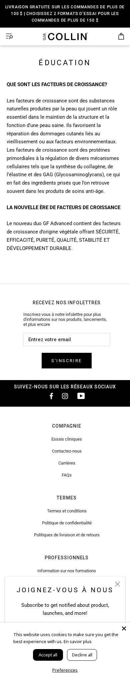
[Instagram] (65, 395)
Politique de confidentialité (67, 522)
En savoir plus (78, 641)
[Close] (124, 628)
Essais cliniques (66, 439)
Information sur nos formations (66, 570)
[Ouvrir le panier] (121, 36)
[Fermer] (117, 584)
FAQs (67, 475)
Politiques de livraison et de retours (67, 534)
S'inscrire (66, 360)
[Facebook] (49, 395)
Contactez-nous (67, 451)
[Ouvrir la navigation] (9, 36)
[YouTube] (81, 395)
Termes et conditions (67, 510)
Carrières (66, 463)
